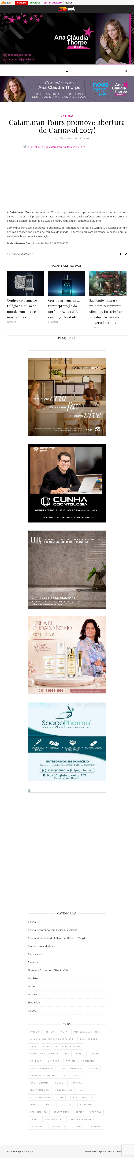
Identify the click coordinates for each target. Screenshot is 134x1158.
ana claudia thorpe (87, 1031)
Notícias (67, 116)
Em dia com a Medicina (41, 946)
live (81, 1090)
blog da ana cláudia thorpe (49, 1053)
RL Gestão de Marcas (116, 1151)
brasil (80, 1053)
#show (50, 1031)
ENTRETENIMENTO (53, 3)
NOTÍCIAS (21, 3)
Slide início (34, 1002)
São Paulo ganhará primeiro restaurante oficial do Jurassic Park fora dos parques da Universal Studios (106, 311)
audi (46, 1046)
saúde (34, 1119)
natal (50, 1104)
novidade (86, 1104)
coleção (36, 1061)
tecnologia (59, 1126)
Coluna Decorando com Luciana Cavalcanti (52, 930)
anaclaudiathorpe (22, 254)
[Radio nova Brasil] (67, 101)
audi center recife (68, 1046)
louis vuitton (40, 1097)
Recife (80, 1112)
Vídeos (32, 1010)
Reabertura (61, 1112)
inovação (76, 1082)
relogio (95, 1112)
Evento (93, 1068)
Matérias (33, 978)
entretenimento (70, 1068)
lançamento (63, 1090)
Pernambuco (38, 1112)
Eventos (33, 962)
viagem (95, 1126)
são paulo (37, 1126)
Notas (31, 986)
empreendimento (41, 1068)
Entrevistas (35, 954)
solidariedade (54, 1119)
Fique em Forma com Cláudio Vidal (48, 970)
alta (64, 1031)
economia (88, 1061)
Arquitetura (88, 1039)
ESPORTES (35, 3)
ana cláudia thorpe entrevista (51, 1039)
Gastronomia (39, 1082)
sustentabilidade (83, 1119)
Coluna (32, 922)
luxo (60, 1097)
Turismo (79, 1126)
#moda (34, 1031)
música (35, 1104)
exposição (71, 1075)
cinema (95, 1053)
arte (33, 1046)
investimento (39, 1090)
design (70, 1061)
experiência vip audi (44, 1075)
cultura (53, 1061)
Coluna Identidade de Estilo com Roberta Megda (57, 938)
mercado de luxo (81, 1097)
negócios (67, 1104)
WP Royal (29, 1151)
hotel (59, 1082)
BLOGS (68, 3)
